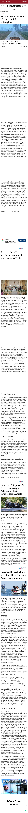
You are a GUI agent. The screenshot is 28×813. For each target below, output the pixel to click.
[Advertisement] (11, 58)
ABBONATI (24, 1)
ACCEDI (25, 6)
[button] (14, 786)
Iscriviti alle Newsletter (6, 1)
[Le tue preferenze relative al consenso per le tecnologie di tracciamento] (25, 810)
